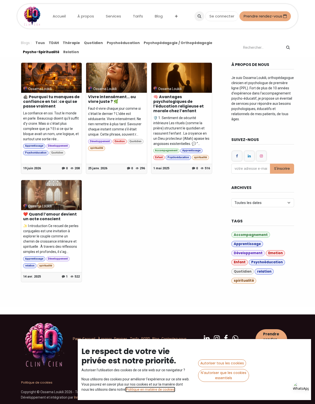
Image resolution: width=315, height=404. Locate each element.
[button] (199, 16)
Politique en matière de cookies (150, 389)
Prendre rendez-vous (263, 16)
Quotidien (57, 152)
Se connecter (221, 16)
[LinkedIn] (249, 156)
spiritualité (96, 148)
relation (29, 265)
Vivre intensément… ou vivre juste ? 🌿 (112, 99)
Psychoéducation (36, 152)
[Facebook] (237, 156)
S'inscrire (282, 168)
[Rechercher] (288, 48)
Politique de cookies (36, 382)
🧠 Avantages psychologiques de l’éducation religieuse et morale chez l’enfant (178, 104)
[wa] (235, 338)
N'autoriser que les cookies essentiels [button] (223, 375)
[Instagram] (261, 156)
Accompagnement (166, 150)
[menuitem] (59, 16)
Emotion (120, 141)
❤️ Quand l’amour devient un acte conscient (50, 216)
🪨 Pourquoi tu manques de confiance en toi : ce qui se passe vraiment (51, 102)
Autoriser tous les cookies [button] (222, 363)
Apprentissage (34, 145)
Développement (58, 145)
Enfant (159, 157)
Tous (40, 42)
